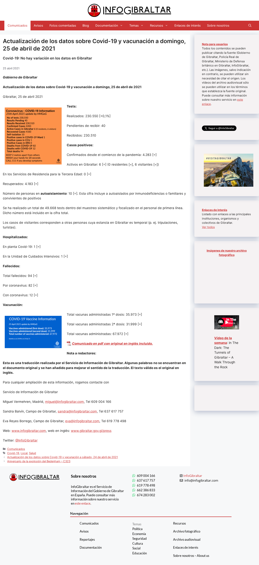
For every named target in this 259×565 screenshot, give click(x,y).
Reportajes (87, 539)
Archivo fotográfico (186, 531)
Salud (32, 453)
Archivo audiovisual (186, 539)
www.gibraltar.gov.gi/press (91, 431)
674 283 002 (146, 495)
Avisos (38, 25)
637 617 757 (146, 480)
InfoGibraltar (192, 475)
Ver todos (208, 227)
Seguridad (139, 539)
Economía (139, 534)
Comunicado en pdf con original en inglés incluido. (112, 343)
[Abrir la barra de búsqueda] (250, 25)
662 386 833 (146, 490)
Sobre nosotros (218, 25)
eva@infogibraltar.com (82, 421)
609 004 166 (146, 476)
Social (136, 548)
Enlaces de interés (187, 25)
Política (137, 529)
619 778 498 (146, 485)
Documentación (106, 25)
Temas (134, 25)
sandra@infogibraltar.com (77, 411)
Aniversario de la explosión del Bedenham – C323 (38, 461)
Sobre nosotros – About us (191, 556)
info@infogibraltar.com (201, 480)
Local (24, 453)
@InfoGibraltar (26, 440)
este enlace (82, 503)
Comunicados (17, 25)
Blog (85, 25)
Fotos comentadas (62, 25)
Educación (139, 553)
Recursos (156, 25)
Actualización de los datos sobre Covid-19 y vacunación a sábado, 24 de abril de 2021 (62, 457)
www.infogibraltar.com (29, 431)
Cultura (137, 543)
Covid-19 (13, 453)
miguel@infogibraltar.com (64, 402)
